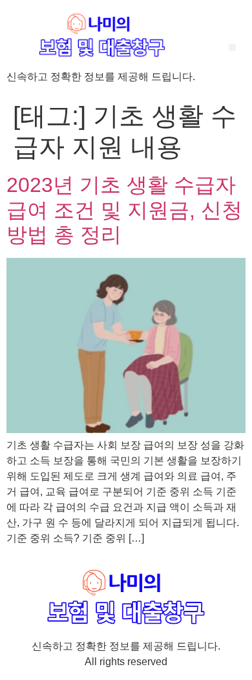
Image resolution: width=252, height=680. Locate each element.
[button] (232, 47)
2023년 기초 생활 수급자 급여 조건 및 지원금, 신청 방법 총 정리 (124, 209)
